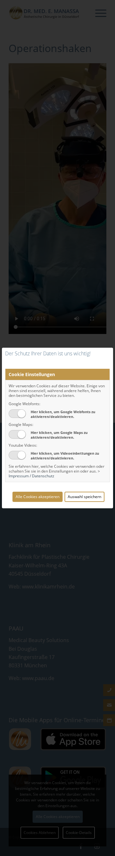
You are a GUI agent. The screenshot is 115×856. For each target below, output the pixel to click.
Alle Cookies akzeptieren (37, 496)
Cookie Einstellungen (32, 374)
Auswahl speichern (84, 496)
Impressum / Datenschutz (31, 476)
